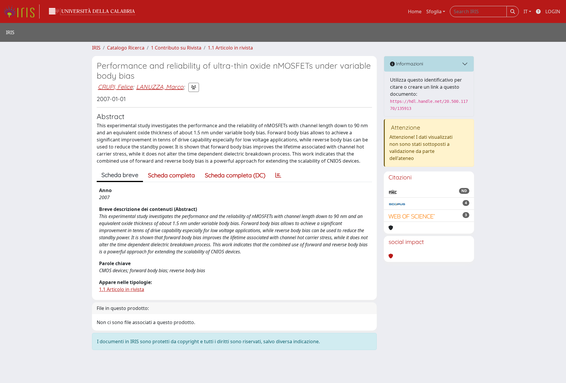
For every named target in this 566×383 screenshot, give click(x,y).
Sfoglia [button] (434, 11)
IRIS (96, 47)
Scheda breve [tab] (119, 175)
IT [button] (526, 11)
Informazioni (409, 64)
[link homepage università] (92, 11)
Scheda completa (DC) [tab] (235, 175)
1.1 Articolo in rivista (230, 47)
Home (415, 11)
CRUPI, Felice (115, 86)
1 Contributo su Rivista (176, 47)
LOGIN (552, 11)
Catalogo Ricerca (125, 47)
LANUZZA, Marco (159, 86)
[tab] (278, 175)
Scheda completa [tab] (171, 175)
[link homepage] (22, 11)
